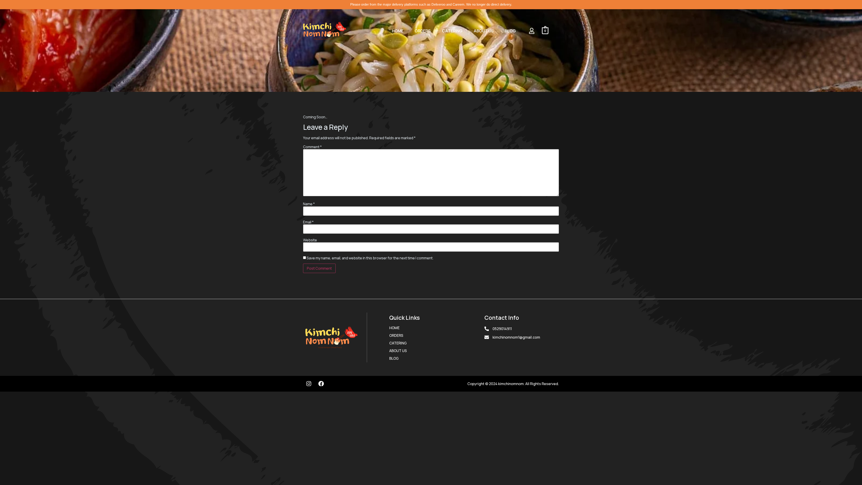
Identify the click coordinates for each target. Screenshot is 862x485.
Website (310, 240)
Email (308, 222)
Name (309, 204)
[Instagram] (308, 383)
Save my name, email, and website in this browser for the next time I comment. (370, 258)
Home (397, 30)
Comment (312, 147)
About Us (484, 30)
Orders (423, 30)
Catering (452, 30)
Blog (510, 30)
